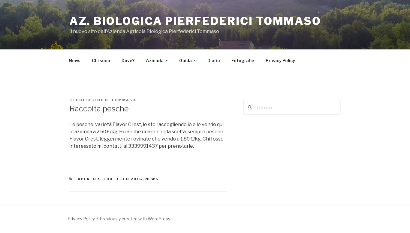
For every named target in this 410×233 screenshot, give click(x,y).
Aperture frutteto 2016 (110, 179)
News (74, 60)
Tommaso (123, 100)
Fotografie (242, 60)
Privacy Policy (280, 60)
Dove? (128, 60)
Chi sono (101, 60)
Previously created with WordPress (135, 218)
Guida (185, 60)
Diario (213, 60)
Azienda (155, 60)
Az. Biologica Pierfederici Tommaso (195, 21)
